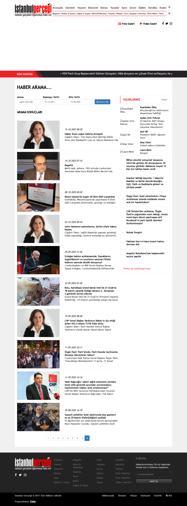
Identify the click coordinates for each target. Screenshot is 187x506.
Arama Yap (103, 102)
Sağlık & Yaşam (83, 14)
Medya (119, 14)
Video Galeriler (124, 482)
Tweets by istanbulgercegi (136, 268)
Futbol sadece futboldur (152, 145)
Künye (133, 495)
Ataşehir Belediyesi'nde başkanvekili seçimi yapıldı (145, 255)
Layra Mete (145, 149)
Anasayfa (57, 8)
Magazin (56, 14)
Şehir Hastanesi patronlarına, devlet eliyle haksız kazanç (90, 228)
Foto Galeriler (123, 477)
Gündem (70, 8)
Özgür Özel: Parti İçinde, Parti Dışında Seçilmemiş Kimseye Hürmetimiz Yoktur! (91, 353)
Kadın (163, 8)
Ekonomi (93, 8)
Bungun (144, 153)
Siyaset (81, 8)
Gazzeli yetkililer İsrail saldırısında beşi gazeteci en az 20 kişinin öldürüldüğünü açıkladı (90, 416)
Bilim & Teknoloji (78, 466)
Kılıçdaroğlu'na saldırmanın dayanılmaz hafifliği (154, 112)
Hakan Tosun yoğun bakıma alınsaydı (84, 133)
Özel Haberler (123, 473)
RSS (170, 495)
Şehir (99, 459)
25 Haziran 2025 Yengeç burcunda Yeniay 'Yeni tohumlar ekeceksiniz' (152, 124)
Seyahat (132, 14)
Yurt (126, 14)
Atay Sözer (145, 142)
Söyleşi (111, 14)
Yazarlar (114, 8)
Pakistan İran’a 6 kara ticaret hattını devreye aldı (145, 243)
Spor (124, 8)
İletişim (122, 495)
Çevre (133, 8)
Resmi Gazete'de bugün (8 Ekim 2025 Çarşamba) (90, 196)
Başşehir (69, 165)
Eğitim (142, 8)
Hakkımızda (108, 495)
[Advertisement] (93, 47)
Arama (20, 97)
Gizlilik (158, 495)
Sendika (152, 8)
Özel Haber (152, 14)
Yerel (161, 14)
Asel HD (144, 131)
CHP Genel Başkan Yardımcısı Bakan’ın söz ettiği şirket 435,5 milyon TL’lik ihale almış (90, 322)
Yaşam (100, 482)
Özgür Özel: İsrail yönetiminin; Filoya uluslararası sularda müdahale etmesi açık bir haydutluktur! (146, 199)
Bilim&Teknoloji (99, 14)
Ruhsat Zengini (134, 232)
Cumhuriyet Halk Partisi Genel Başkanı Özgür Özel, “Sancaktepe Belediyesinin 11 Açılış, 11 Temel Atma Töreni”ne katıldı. (91, 361)
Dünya (104, 8)
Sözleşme (145, 495)
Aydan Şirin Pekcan (150, 117)
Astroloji (142, 14)
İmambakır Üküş (148, 107)
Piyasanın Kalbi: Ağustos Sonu (152, 136)
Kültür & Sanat (68, 14)
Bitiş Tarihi (74, 97)
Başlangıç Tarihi (51, 97)
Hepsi (164, 99)
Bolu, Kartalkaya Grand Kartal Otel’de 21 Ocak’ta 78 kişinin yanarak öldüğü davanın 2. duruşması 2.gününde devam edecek (90, 290)
